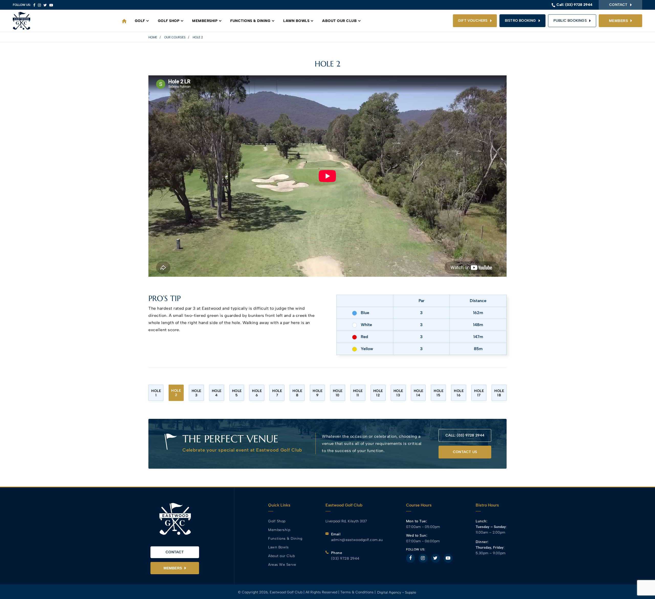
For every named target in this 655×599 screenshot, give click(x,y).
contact (175, 552)
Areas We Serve (282, 564)
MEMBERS (618, 21)
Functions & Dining (250, 21)
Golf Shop (169, 21)
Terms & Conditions (357, 592)
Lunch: (481, 521)
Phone (336, 553)
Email (336, 534)
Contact (618, 5)
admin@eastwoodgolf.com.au (357, 540)
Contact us (465, 452)
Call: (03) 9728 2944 (465, 435)
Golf (140, 21)
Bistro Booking (520, 20)
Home (152, 37)
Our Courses (174, 37)
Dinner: (482, 542)
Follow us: (22, 5)
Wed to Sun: (417, 535)
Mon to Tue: (416, 521)
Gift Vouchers (473, 20)
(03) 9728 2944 (578, 5)
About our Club (339, 21)
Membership (204, 21)
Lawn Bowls (296, 21)
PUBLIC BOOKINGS (570, 20)
